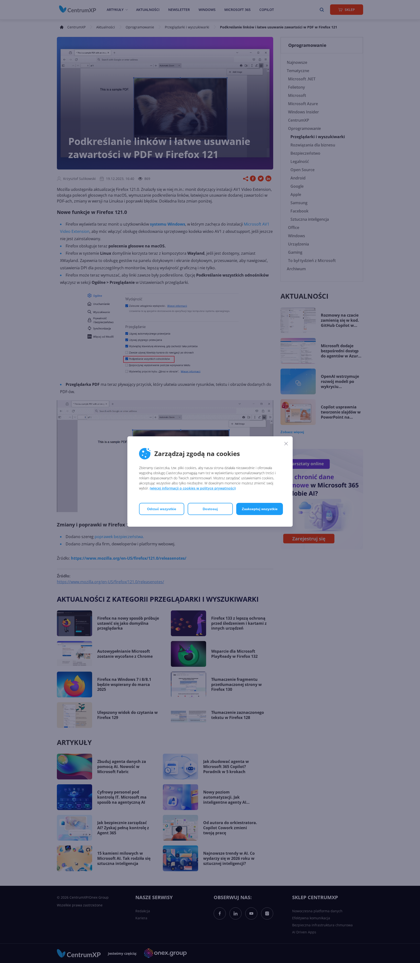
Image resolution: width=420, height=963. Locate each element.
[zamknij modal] (286, 443)
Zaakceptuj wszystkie (260, 509)
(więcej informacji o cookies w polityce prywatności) (193, 488)
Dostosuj (210, 509)
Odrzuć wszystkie (161, 509)
